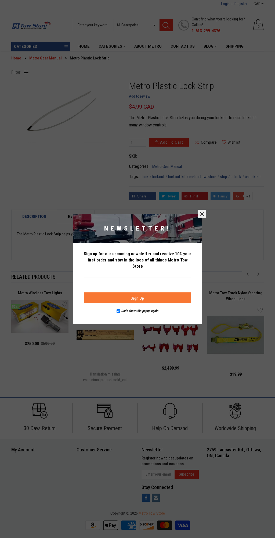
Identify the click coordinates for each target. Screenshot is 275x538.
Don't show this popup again (139, 311)
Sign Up (137, 298)
